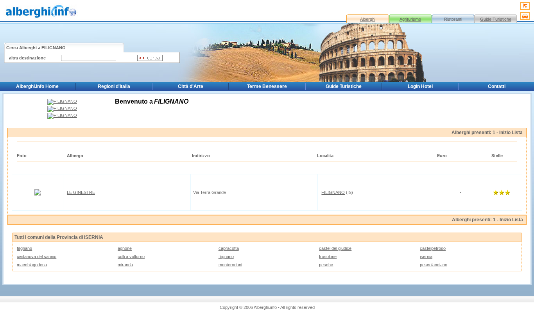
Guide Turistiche (495, 19)
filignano (24, 248)
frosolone (328, 256)
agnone (125, 248)
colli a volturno (131, 256)
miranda (125, 264)
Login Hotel (420, 86)
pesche (326, 264)
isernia (426, 256)
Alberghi (367, 19)
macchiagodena (32, 264)
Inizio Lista (511, 132)
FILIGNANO (333, 192)
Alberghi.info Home (37, 86)
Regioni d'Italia (114, 86)
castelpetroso (433, 248)
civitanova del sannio (36, 256)
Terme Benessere (267, 86)
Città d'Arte (190, 86)
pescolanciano (433, 264)
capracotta (229, 248)
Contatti (496, 86)
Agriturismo (410, 19)
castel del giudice (335, 248)
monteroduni (230, 264)
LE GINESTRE (81, 192)
